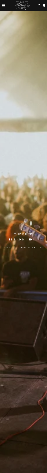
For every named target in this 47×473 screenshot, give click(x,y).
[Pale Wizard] (22, 5)
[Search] (39, 5)
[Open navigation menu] (3, 5)
